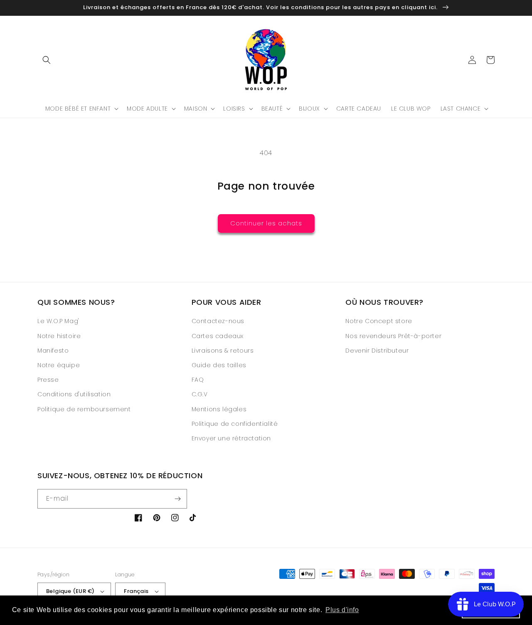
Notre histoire (59, 336)
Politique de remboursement (84, 409)
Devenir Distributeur (377, 350)
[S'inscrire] (177, 499)
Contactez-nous (218, 321)
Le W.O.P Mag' (58, 321)
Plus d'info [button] (342, 609)
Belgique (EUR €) (70, 591)
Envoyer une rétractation (231, 438)
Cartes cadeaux (218, 336)
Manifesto (53, 350)
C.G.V (200, 394)
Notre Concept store (378, 321)
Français (136, 591)
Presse (48, 379)
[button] (46, 60)
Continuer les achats (266, 223)
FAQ (198, 379)
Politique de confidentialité (235, 424)
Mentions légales (219, 409)
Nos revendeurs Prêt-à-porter (393, 336)
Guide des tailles (219, 365)
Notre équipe (58, 365)
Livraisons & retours (223, 350)
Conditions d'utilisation (74, 394)
